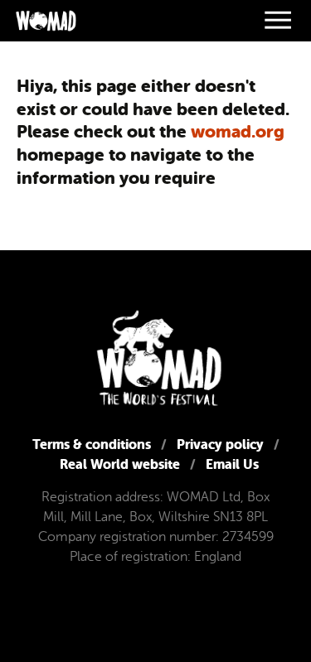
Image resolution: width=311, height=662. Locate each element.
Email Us (232, 464)
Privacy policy (220, 444)
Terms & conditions (91, 444)
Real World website (120, 464)
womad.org (237, 131)
